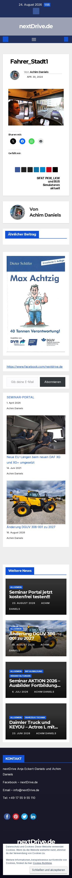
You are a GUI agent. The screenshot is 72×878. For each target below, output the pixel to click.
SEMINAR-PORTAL (20, 397)
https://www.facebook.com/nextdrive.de (35, 366)
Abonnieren (52, 382)
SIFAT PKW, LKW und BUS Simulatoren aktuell (48, 183)
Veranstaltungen (20, 676)
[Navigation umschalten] (34, 39)
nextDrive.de (36, 26)
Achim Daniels (39, 72)
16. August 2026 (23, 644)
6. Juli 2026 (20, 691)
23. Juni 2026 (21, 733)
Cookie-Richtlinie (42, 863)
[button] (60, 39)
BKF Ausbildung (33, 671)
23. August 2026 (24, 603)
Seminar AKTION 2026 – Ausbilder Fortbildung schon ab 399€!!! (34, 685)
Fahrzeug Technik (35, 717)
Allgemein (16, 587)
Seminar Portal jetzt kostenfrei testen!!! (30, 594)
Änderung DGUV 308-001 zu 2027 (31, 527)
